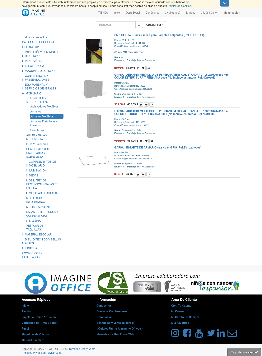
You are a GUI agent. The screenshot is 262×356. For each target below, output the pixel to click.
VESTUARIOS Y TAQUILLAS (36, 227)
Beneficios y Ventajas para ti (115, 323)
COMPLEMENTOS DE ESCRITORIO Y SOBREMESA (39, 152)
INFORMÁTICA (34, 61)
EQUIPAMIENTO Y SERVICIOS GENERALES (40, 86)
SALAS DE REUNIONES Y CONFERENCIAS (42, 213)
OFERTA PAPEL (32, 47)
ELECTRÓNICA (34, 66)
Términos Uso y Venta (82, 349)
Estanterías (37, 130)
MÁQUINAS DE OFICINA (40, 71)
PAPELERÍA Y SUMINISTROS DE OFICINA (43, 54)
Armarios (35, 111)
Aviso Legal (55, 352)
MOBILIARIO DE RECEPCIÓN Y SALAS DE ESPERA (42, 184)
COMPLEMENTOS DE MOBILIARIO (42, 163)
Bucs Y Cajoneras (37, 144)
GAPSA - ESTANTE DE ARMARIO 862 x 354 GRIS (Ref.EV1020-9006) (157, 147)
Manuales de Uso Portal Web (115, 334)
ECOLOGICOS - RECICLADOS (32, 255)
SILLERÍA (35, 220)
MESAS (33, 175)
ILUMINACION (38, 170)
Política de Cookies (179, 6)
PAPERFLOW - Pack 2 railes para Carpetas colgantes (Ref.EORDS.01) (159, 35)
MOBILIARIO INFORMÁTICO (35, 200)
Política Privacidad (34, 352)
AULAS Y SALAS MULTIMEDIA (36, 137)
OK (225, 3)
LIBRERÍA (31, 248)
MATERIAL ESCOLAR (38, 234)
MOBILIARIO (33, 93)
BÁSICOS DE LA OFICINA (38, 42)
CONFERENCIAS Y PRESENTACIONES (37, 77)
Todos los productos (34, 37)
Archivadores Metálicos (44, 106)
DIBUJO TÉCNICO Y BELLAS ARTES (43, 241)
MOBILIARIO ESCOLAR (43, 193)
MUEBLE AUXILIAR (38, 207)
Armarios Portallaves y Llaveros (44, 123)
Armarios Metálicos (42, 116)
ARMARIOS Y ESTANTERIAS (39, 100)
